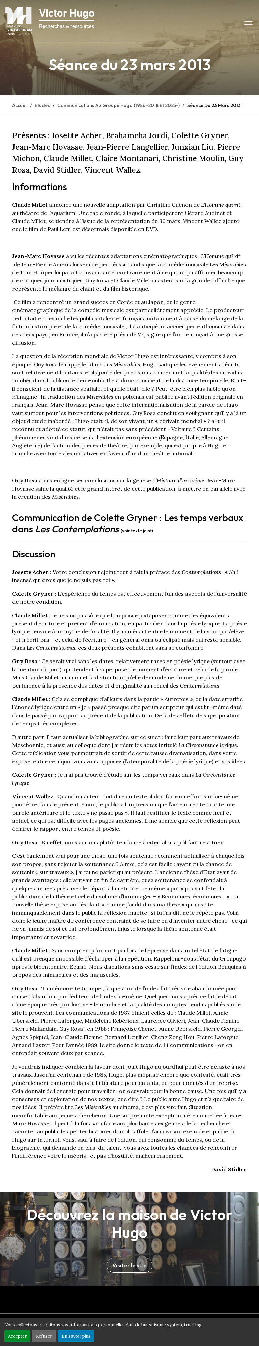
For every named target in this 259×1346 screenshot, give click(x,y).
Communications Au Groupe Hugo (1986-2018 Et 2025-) (118, 105)
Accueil (19, 105)
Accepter (17, 1336)
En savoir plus (76, 1336)
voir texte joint (137, 530)
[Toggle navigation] (248, 21)
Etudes (42, 105)
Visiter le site (129, 1265)
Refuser (44, 1336)
